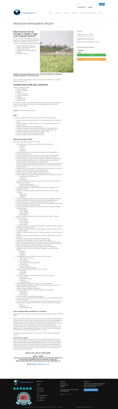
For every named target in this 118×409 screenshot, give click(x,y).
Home (50, 13)
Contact (39, 384)
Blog (100, 13)
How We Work (40, 388)
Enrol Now (91, 55)
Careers (66, 13)
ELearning (81, 50)
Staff (38, 393)
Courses (90, 7)
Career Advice (81, 7)
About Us (58, 13)
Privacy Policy (40, 391)
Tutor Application (41, 397)
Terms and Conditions (42, 395)
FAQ (38, 386)
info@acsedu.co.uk (42, 364)
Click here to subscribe (91, 390)
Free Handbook (40, 400)
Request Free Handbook (91, 59)
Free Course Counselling (88, 13)
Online (80, 52)
